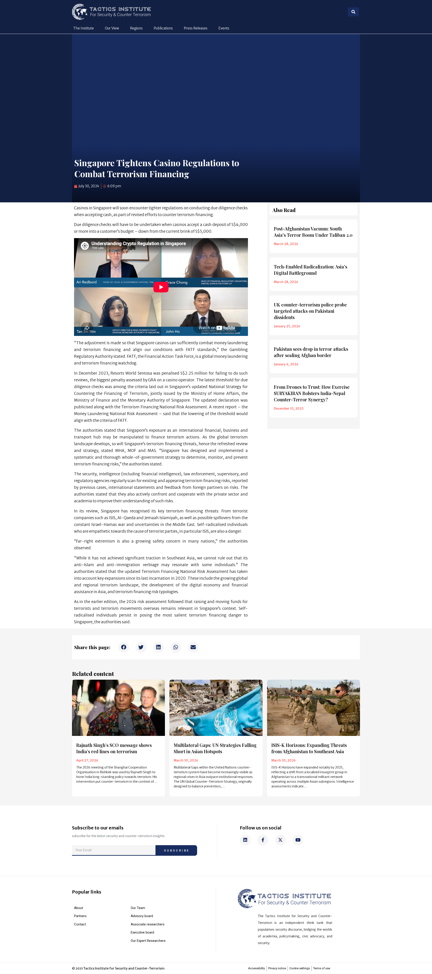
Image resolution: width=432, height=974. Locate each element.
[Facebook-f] (262, 840)
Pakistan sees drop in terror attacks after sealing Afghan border (311, 352)
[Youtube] (297, 840)
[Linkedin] (245, 840)
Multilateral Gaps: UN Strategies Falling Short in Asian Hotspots (215, 748)
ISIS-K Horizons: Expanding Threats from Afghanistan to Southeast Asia (309, 748)
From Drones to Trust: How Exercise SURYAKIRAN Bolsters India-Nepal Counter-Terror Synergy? (311, 393)
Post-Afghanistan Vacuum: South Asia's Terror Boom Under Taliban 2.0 (313, 232)
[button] (123, 647)
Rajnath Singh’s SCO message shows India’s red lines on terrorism (114, 748)
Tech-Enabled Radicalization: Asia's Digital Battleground (310, 270)
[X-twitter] (280, 840)
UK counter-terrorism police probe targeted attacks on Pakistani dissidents (310, 311)
